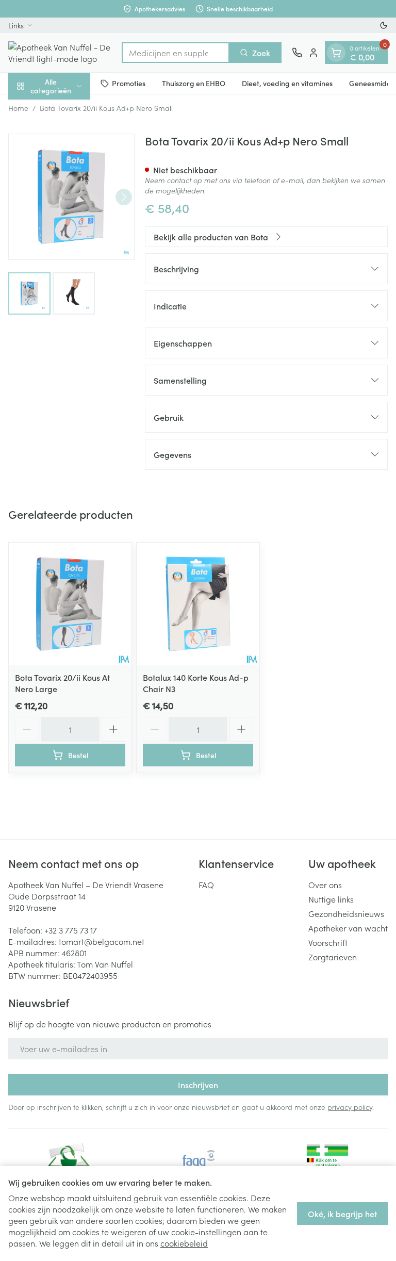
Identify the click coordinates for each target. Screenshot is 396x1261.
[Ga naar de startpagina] (59, 52)
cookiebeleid (184, 1243)
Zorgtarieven (332, 956)
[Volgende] (124, 197)
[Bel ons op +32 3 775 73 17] (297, 52)
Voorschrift (328, 942)
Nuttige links (331, 899)
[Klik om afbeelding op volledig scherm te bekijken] (71, 196)
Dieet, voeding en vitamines (287, 83)
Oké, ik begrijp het (342, 1213)
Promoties (128, 83)
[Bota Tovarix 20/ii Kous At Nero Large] (70, 604)
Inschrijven (198, 1084)
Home (18, 108)
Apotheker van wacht (348, 928)
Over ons (325, 884)
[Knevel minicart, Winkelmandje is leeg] (336, 52)
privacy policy (349, 1107)
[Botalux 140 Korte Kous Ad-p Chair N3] (198, 604)
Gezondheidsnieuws (346, 913)
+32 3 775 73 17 (70, 930)
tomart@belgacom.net (101, 941)
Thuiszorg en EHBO (193, 83)
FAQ (206, 884)
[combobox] (175, 52)
